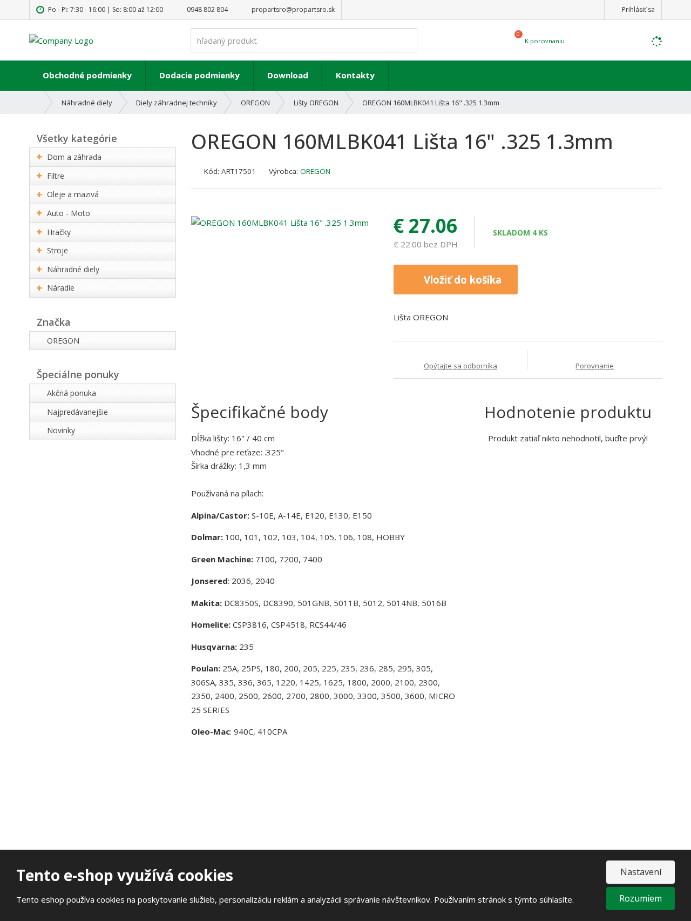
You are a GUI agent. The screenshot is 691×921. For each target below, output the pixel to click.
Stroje (57, 250)
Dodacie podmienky (199, 75)
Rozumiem (640, 898)
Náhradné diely (73, 269)
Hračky (59, 232)
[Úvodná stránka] (61, 39)
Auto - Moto (68, 213)
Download (287, 75)
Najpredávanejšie (77, 412)
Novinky (61, 430)
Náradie (60, 288)
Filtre (55, 176)
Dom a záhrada (74, 157)
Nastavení (640, 872)
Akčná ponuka (71, 393)
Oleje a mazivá (73, 194)
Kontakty (355, 75)
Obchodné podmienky (87, 75)
